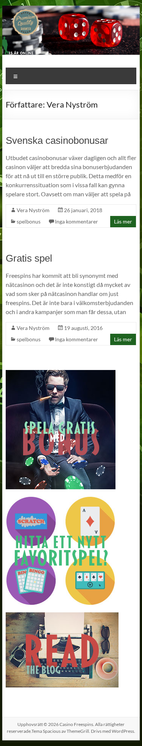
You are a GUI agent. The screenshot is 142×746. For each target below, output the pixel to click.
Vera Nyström (33, 210)
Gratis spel (29, 258)
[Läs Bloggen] (62, 616)
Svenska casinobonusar (57, 140)
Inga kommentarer (76, 221)
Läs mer (123, 221)
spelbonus (29, 221)
